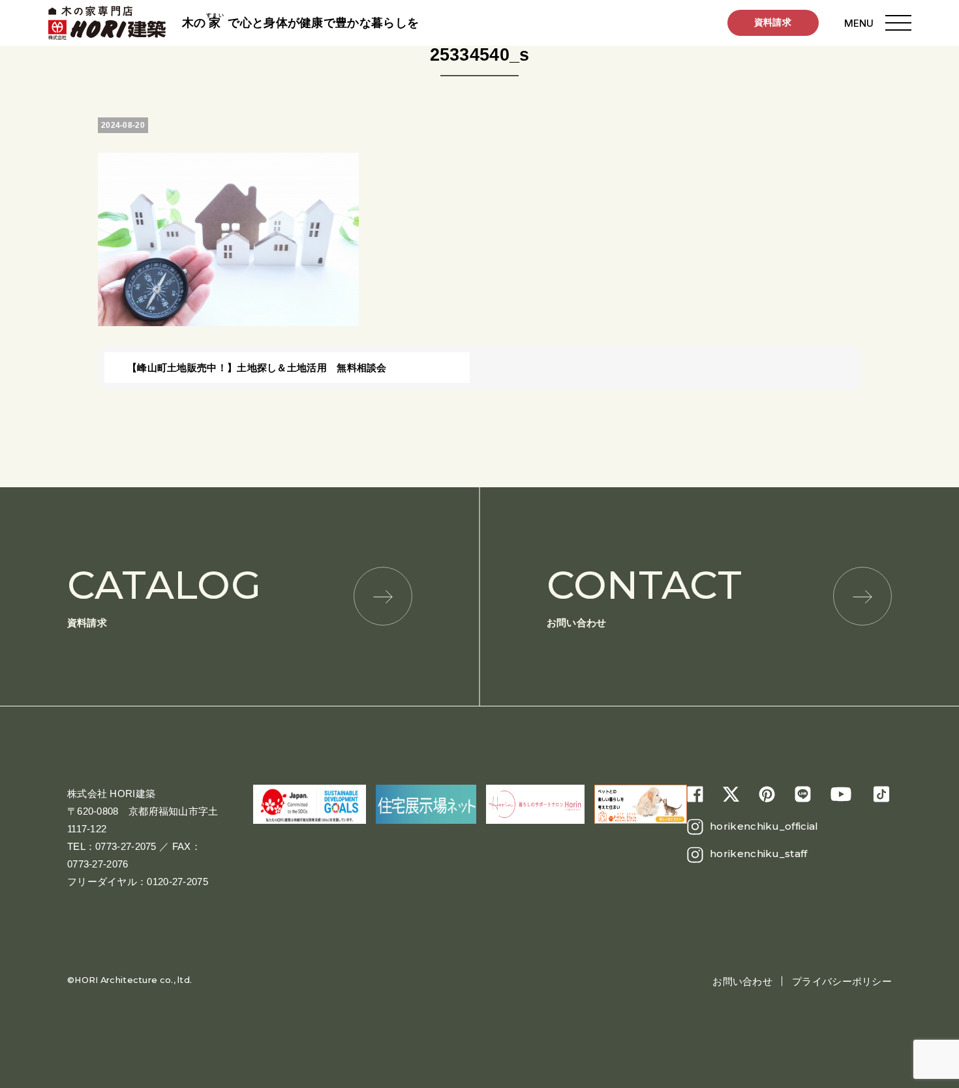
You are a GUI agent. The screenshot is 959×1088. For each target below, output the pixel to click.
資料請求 (772, 22)
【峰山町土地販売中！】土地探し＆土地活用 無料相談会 (257, 367)
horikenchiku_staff (758, 853)
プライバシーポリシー (842, 981)
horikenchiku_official (764, 826)
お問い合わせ (644, 594)
